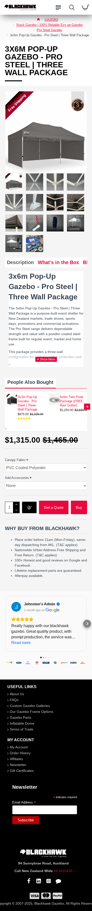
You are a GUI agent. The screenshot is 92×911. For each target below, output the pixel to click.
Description (20, 262)
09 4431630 (63, 871)
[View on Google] (16, 607)
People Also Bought (30, 382)
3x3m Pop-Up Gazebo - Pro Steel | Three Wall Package (27, 403)
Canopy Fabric (15, 460)
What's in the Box (58, 262)
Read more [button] (21, 643)
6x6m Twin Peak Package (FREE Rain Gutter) (71, 401)
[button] (5, 407)
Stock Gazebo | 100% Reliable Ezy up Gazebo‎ (49, 25)
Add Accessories (17, 478)
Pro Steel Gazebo (49, 30)
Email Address (24, 802)
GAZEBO (51, 20)
